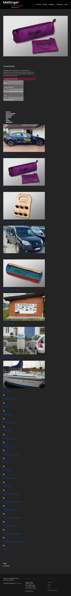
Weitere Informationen (32, 303)
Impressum (41, 303)
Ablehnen (11, 301)
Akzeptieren (4, 301)
